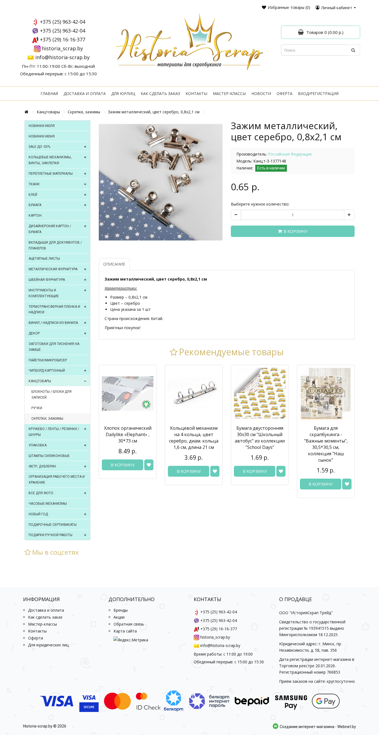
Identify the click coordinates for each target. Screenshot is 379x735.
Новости (261, 93)
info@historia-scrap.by (62, 57)
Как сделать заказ (160, 93)
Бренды (120, 610)
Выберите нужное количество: (260, 204)
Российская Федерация (290, 154)
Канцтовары (48, 111)
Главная (49, 93)
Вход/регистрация (318, 93)
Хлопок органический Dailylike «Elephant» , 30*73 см (127, 434)
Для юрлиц (123, 93)
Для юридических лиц (48, 645)
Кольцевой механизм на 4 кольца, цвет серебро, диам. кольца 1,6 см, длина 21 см (193, 437)
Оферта (284, 93)
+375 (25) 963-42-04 (62, 21)
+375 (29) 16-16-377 (62, 39)
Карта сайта (125, 631)
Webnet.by (346, 727)
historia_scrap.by (62, 48)
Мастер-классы (229, 93)
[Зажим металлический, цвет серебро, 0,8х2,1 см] (161, 182)
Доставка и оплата (85, 93)
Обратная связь (128, 624)
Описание (114, 264)
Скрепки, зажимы (84, 111)
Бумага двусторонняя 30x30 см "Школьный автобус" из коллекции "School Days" (260, 437)
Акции (119, 617)
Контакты (196, 93)
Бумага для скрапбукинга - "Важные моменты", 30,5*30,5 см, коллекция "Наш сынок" (326, 444)
